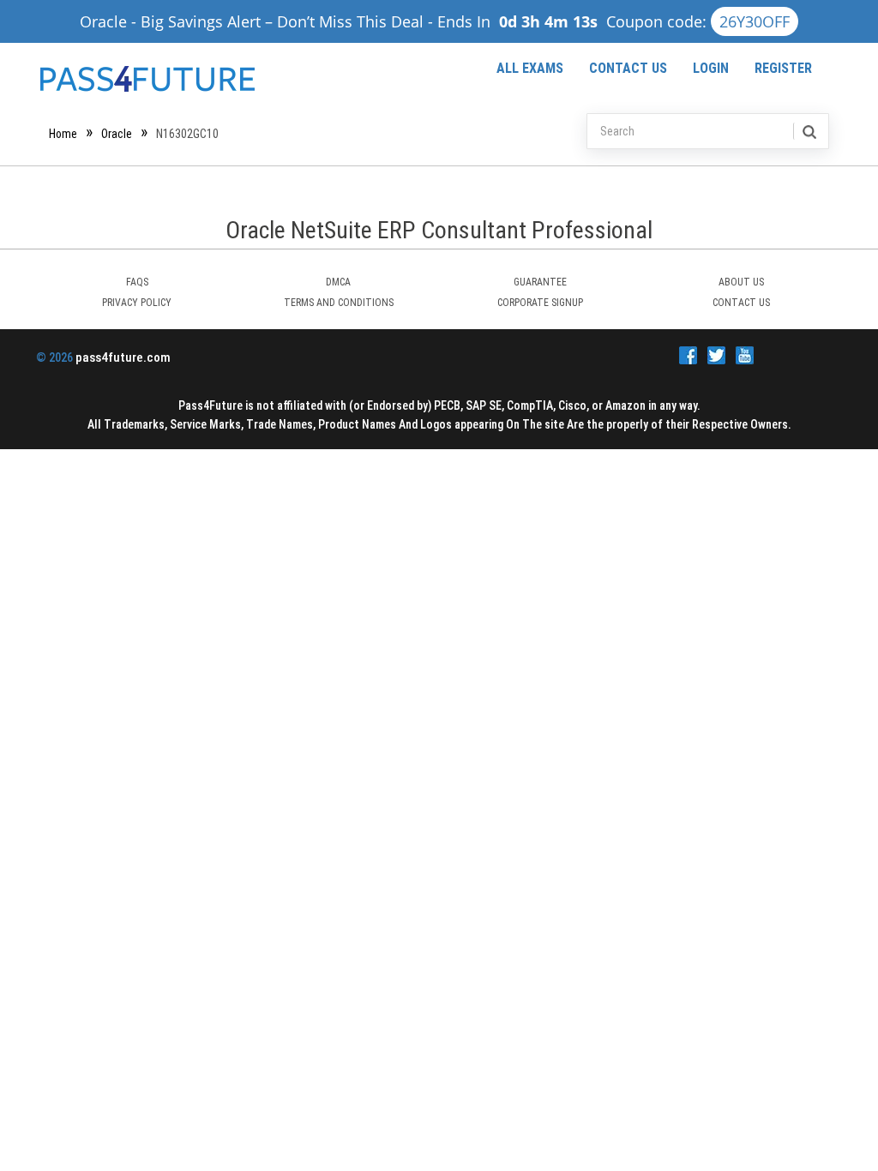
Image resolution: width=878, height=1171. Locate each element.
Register (783, 68)
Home (63, 134)
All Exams (529, 68)
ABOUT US (741, 282)
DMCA (338, 282)
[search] (808, 131)
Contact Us (628, 68)
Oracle (116, 134)
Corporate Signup (540, 303)
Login (711, 68)
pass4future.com (123, 357)
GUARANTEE (540, 282)
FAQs (137, 282)
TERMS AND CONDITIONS (339, 303)
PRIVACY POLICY (136, 303)
